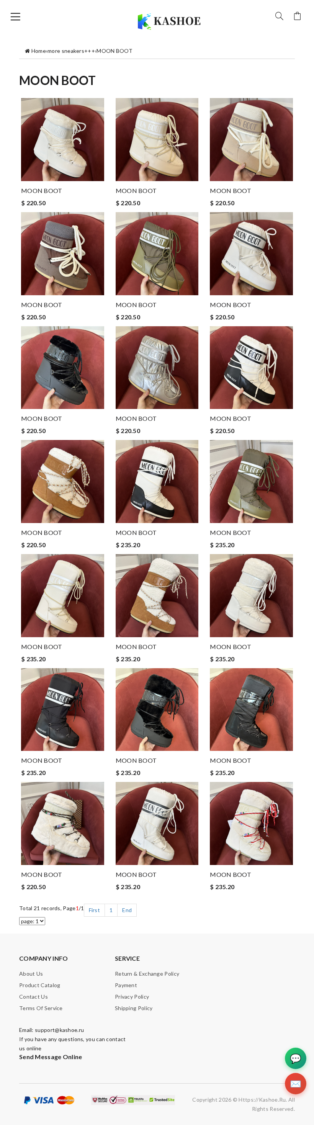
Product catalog (40, 985)
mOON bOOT (41, 190)
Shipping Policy (134, 1008)
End (127, 910)
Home (38, 50)
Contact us (33, 996)
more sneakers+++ (71, 50)
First (94, 910)
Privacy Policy (132, 996)
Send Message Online (50, 1056)
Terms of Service (41, 1008)
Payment (126, 985)
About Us (31, 973)
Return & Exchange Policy (147, 973)
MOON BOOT (114, 50)
